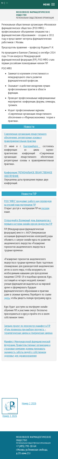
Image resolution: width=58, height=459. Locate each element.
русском (45, 208)
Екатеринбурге (32, 146)
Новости (29, 126)
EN (7, 3)
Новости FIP (29, 193)
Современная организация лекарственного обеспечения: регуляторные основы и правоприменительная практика (25, 137)
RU (2, 3)
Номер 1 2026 (10, 416)
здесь (7, 298)
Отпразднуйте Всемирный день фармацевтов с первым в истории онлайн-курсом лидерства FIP (28, 222)
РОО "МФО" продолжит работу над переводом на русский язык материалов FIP (28, 202)
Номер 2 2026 (29, 403)
